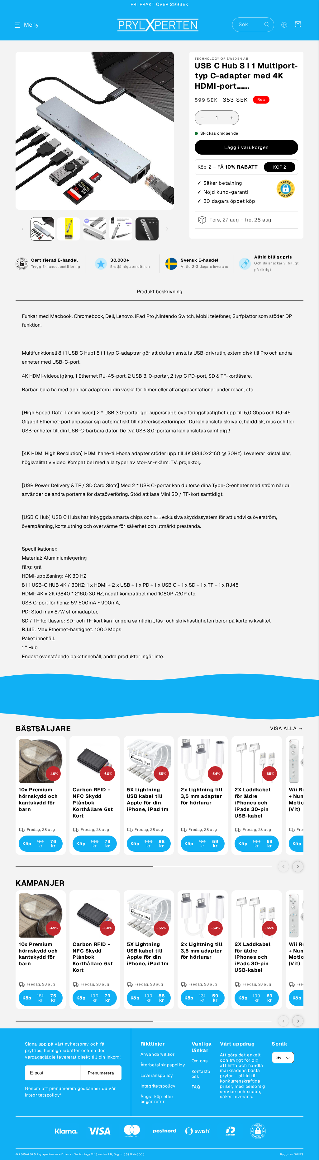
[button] (22, 25)
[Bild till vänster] (22, 229)
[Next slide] (297, 866)
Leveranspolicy (156, 1075)
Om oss (200, 1061)
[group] (41, 795)
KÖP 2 (279, 167)
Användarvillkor (157, 1054)
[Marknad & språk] (284, 25)
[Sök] (267, 24)
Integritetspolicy (158, 1086)
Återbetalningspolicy (162, 1065)
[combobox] (253, 25)
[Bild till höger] (167, 229)
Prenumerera (101, 1072)
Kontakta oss (201, 1074)
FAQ (196, 1087)
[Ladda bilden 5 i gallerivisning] (147, 228)
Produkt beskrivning (160, 291)
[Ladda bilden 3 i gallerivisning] (94, 228)
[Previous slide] (283, 866)
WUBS (298, 1154)
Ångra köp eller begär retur (157, 1099)
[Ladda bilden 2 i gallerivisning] (68, 228)
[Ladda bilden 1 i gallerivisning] (42, 228)
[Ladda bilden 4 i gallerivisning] (120, 228)
